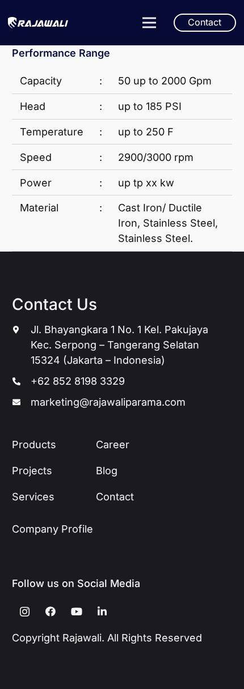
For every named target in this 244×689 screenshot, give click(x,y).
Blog (106, 471)
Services (33, 497)
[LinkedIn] (102, 611)
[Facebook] (51, 611)
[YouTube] (76, 611)
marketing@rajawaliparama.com (108, 402)
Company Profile (52, 529)
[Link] (38, 22)
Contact (115, 497)
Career (112, 444)
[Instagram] (24, 611)
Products (34, 444)
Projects (32, 471)
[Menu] (149, 22)
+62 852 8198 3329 (78, 381)
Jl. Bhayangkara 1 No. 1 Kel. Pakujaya (119, 329)
